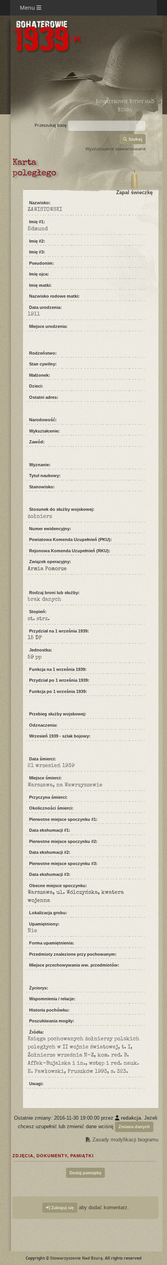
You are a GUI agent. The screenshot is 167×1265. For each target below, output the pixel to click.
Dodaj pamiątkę (85, 1172)
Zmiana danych (134, 1126)
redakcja (131, 1118)
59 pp (35, 657)
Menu (28, 7)
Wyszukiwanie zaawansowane (115, 149)
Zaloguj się (62, 1207)
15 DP (35, 638)
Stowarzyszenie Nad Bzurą (76, 1258)
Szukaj (134, 139)
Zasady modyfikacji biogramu (124, 1140)
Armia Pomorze (47, 569)
